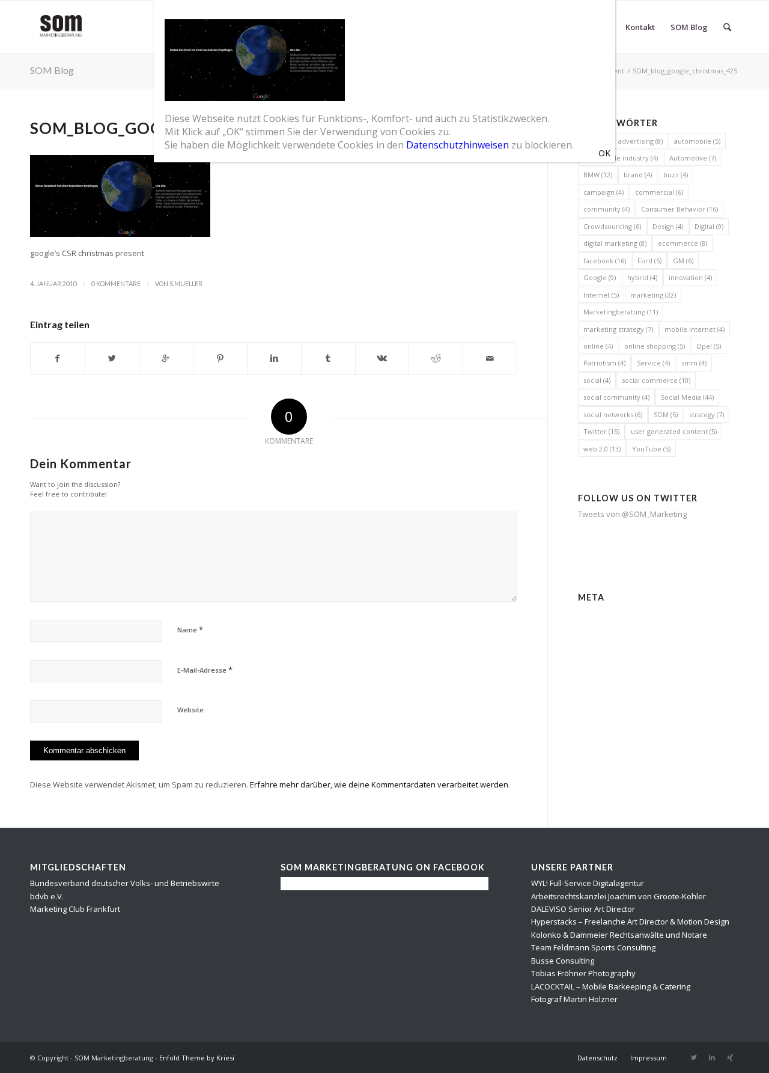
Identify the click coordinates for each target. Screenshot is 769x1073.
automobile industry (620, 157)
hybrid (642, 277)
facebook (604, 260)
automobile (697, 140)
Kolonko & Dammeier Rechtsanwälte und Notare (619, 934)
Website (190, 709)
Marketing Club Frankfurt (75, 908)
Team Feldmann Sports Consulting (593, 947)
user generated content (674, 431)
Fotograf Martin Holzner (574, 999)
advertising (640, 140)
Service (653, 362)
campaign (603, 192)
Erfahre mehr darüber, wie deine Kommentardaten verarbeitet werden (379, 784)
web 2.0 (602, 448)
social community (616, 397)
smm (694, 362)
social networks (612, 414)
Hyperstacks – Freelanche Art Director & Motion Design (630, 921)
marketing (653, 294)
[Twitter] (694, 1057)
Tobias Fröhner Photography (583, 973)
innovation (690, 277)
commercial (659, 192)
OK (604, 153)
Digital (709, 226)
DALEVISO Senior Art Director (583, 908)
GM (683, 260)
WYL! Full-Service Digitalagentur (587, 883)
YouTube (651, 448)
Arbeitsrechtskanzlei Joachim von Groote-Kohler (618, 896)
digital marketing (614, 243)
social (596, 380)
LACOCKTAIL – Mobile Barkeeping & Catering (610, 986)
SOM (666, 414)
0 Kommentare (116, 283)
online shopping (654, 345)
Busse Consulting (562, 960)
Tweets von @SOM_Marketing (632, 514)
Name (190, 629)
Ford (649, 260)
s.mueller (185, 283)
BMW (597, 174)
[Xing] (730, 1057)
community (606, 208)
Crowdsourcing (612, 226)
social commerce (656, 380)
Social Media (687, 397)
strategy (706, 414)
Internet (601, 294)
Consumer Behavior (679, 208)
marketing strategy (618, 329)
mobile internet (694, 329)
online (598, 345)
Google (599, 277)
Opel (708, 345)
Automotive (692, 157)
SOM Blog (52, 70)
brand (638, 174)
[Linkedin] (712, 1057)
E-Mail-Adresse (205, 669)
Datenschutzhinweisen (457, 144)
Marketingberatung (620, 311)
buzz (675, 174)
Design (667, 226)
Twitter (601, 431)
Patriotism (604, 362)
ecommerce (682, 243)
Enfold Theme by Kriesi (196, 1057)
